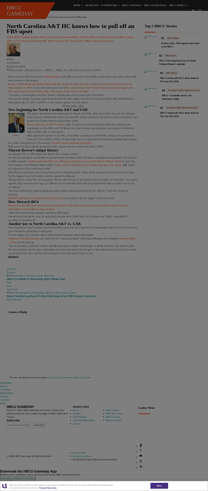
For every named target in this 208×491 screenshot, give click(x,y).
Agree (159, 486)
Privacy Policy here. (48, 488)
